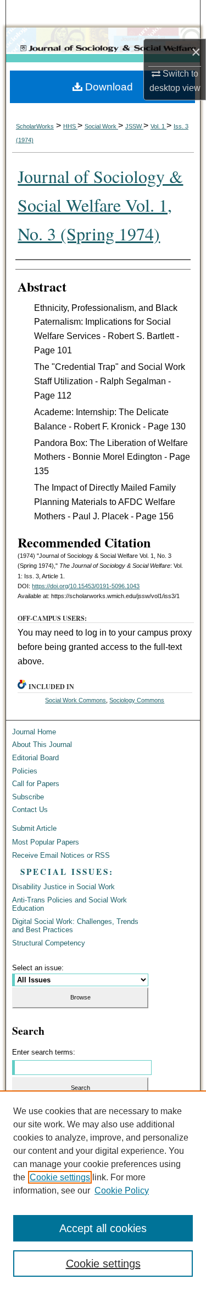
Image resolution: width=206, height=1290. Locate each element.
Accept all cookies (103, 1228)
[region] (103, 1190)
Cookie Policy (121, 1190)
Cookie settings (60, 1177)
